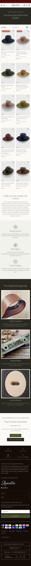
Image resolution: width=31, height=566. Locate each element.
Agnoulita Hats (7, 537)
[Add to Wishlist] (13, 31)
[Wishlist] (26, 5)
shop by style (16, 435)
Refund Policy (18, 531)
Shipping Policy (12, 531)
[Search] (4, 5)
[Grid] (27, 27)
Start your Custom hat (15, 439)
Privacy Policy (25, 531)
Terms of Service (4, 531)
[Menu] (1, 5)
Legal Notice (3, 533)
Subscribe (15, 516)
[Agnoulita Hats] (15, 5)
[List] (29, 27)
